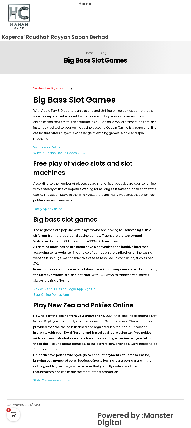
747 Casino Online (46, 147)
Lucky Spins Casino (47, 209)
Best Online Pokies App (51, 294)
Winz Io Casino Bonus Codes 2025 (59, 153)
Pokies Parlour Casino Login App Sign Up (64, 289)
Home (84, 4)
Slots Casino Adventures (51, 380)
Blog (103, 53)
